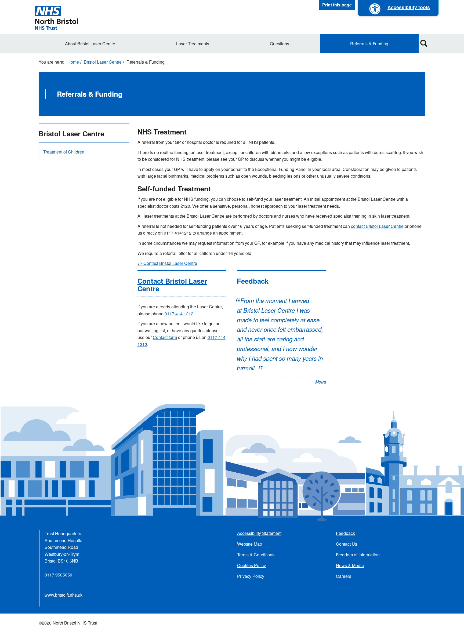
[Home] (56, 17)
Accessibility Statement (259, 533)
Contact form (165, 337)
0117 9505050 (58, 575)
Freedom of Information (358, 555)
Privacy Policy (250, 576)
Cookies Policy (251, 565)
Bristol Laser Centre (103, 62)
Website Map (249, 544)
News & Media (350, 565)
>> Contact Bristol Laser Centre (167, 263)
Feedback (345, 533)
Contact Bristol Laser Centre (172, 284)
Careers (343, 576)
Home (73, 62)
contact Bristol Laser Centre (377, 226)
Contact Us (346, 544)
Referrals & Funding (369, 44)
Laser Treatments (192, 44)
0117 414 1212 (179, 314)
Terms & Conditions (255, 555)
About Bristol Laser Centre (90, 44)
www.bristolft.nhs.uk (63, 595)
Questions (279, 44)
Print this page (337, 5)
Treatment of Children (63, 152)
